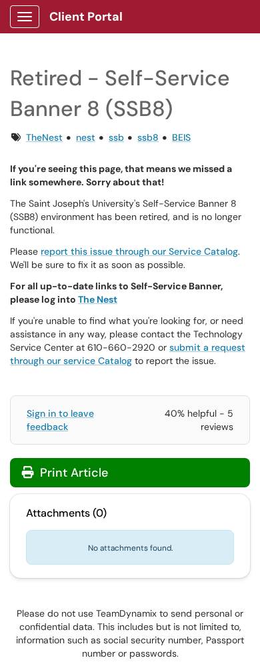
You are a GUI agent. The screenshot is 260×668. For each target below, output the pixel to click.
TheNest (44, 137)
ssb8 (148, 137)
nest (85, 137)
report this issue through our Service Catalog (139, 251)
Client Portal (86, 17)
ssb (116, 137)
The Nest (97, 299)
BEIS (181, 137)
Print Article (72, 473)
